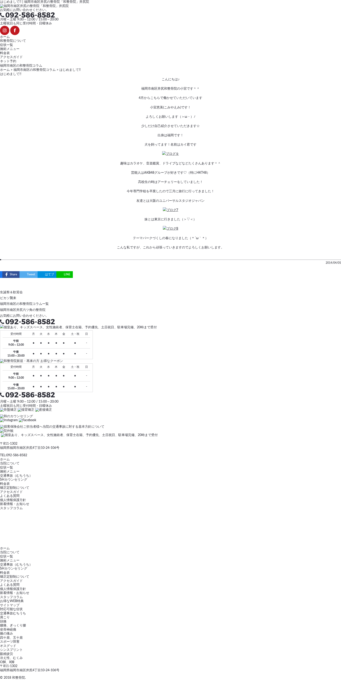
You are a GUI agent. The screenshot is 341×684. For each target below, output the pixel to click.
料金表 (5, 53)
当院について (9, 463)
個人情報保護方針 (13, 500)
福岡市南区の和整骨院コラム (34, 70)
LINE (67, 274)
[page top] (1, 682)
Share (13, 274)
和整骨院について (13, 40)
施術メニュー (9, 49)
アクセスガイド (11, 57)
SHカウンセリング (13, 479)
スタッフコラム (11, 508)
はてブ (49, 274)
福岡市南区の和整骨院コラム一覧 (24, 304)
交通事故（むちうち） (16, 475)
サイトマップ (9, 605)
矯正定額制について (14, 487)
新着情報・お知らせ (14, 504)
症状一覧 (6, 45)
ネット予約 (8, 61)
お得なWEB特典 (12, 601)
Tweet (31, 274)
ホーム (5, 37)
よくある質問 (9, 496)
